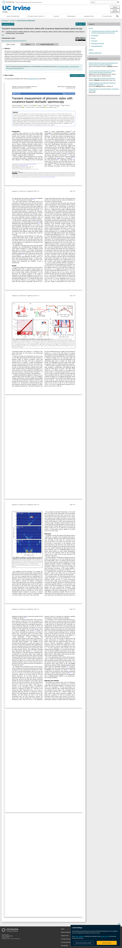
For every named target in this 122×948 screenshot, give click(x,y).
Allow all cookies (106, 943)
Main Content (9, 75)
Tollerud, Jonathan (35, 31)
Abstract (7, 48)
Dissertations (71, 16)
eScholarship (5, 20)
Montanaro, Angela (47, 31)
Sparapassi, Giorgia (11, 31)
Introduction (94, 35)
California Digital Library (7, 936)
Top (119, 924)
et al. (3, 35)
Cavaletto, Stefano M (23, 31)
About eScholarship (13, 16)
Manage (115, 10)
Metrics (91, 50)
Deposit (115, 7)
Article (91, 28)
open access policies (63, 66)
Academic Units (89, 16)
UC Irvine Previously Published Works (26, 20)
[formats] (13, 24)
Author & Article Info (95, 53)
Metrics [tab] (28, 44)
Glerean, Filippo (57, 31)
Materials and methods (97, 43)
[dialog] (95, 935)
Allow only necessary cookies (83, 943)
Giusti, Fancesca (79, 31)
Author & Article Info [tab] (47, 44)
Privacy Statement (79, 936)
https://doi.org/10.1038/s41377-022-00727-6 (14, 40)
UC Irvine (4, 12)
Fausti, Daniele (20, 33)
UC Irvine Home (107, 16)
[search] (118, 2)
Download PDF (6, 24)
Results (93, 38)
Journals (56, 16)
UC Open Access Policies (35, 16)
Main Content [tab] (11, 44)
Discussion (94, 41)
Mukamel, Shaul (10, 33)
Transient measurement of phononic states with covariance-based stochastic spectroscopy (104, 32)
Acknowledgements (96, 46)
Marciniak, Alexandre (69, 31)
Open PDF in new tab (78, 75)
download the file (33, 78)
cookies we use (105, 936)
